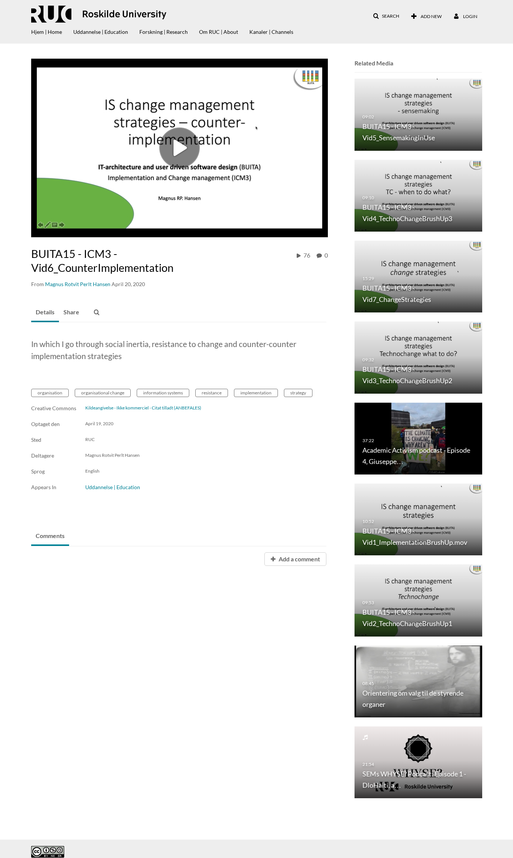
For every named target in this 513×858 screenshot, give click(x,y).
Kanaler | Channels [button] (271, 32)
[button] (386, 16)
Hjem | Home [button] (46, 32)
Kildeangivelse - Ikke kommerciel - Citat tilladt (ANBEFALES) (143, 408)
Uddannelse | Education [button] (100, 32)
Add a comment (299, 558)
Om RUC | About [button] (218, 32)
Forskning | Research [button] (163, 32)
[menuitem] (52, 30)
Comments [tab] (50, 535)
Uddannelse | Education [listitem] (112, 487)
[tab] (45, 312)
